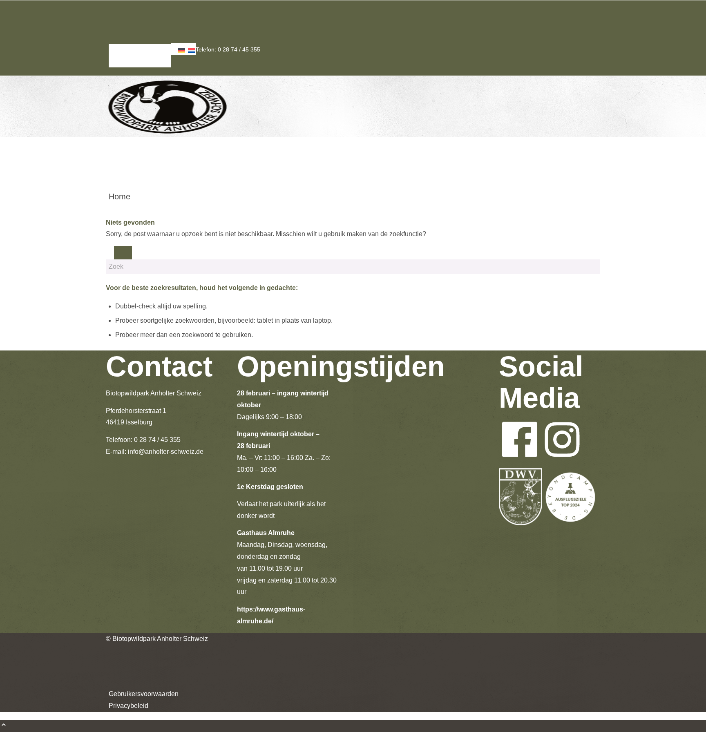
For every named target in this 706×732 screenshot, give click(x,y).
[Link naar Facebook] (111, 5)
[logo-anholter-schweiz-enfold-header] (167, 135)
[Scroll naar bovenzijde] (3, 726)
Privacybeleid (126, 61)
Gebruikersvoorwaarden (140, 49)
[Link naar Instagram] (111, 17)
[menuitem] (140, 50)
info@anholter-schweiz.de (165, 451)
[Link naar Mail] (111, 29)
